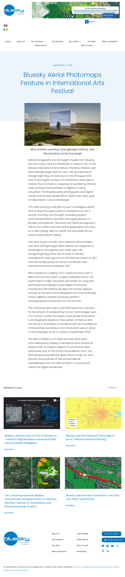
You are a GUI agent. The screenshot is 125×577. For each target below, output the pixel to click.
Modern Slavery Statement (16, 570)
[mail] (117, 546)
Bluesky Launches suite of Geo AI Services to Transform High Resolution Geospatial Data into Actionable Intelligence (31, 439)
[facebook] (107, 546)
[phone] (108, 551)
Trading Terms (111, 567)
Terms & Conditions (81, 567)
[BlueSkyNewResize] (14, 5)
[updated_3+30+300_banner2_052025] (76, 3)
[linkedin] (103, 546)
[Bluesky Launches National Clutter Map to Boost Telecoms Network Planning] (93, 413)
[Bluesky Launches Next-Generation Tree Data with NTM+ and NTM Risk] (93, 473)
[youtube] (112, 546)
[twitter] (103, 551)
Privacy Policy (98, 567)
